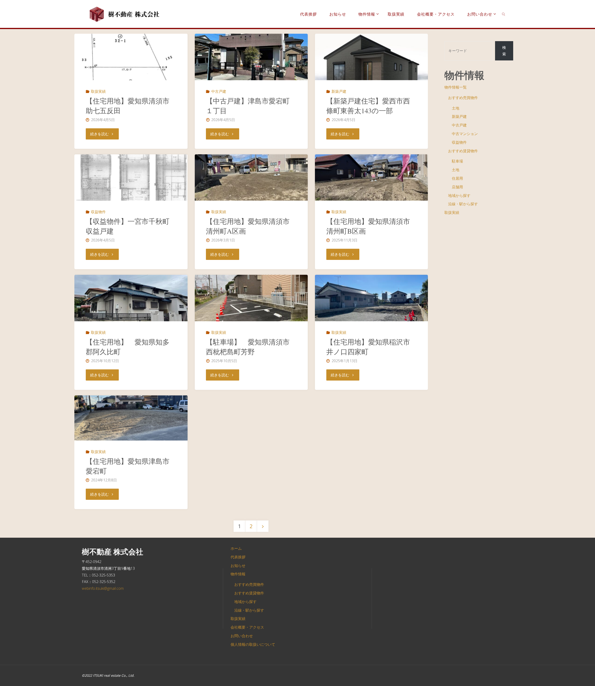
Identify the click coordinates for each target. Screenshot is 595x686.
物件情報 (238, 574)
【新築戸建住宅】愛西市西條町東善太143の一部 (368, 105)
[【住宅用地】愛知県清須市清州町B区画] (371, 177)
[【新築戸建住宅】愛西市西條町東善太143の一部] (371, 57)
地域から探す (459, 195)
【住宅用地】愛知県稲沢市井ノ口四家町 (368, 346)
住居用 (457, 178)
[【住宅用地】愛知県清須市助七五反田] (130, 57)
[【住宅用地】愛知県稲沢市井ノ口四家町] (371, 298)
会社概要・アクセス (247, 627)
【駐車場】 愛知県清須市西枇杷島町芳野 (248, 346)
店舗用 (457, 186)
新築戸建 (338, 91)
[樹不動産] (124, 14)
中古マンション (465, 133)
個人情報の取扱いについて (253, 644)
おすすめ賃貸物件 (463, 150)
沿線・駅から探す (463, 203)
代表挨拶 (238, 557)
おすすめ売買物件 (463, 97)
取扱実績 (98, 91)
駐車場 (457, 161)
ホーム (236, 548)
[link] (504, 14)
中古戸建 (218, 91)
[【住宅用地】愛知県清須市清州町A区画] (251, 177)
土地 (455, 108)
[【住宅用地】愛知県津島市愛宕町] (130, 418)
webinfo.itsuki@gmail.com (103, 588)
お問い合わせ (242, 635)
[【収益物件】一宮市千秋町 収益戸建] (130, 177)
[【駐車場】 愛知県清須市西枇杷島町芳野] (251, 298)
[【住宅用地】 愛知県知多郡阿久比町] (130, 298)
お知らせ (238, 565)
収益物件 (98, 211)
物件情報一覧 (455, 87)
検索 (504, 51)
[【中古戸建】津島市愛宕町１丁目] (251, 57)
